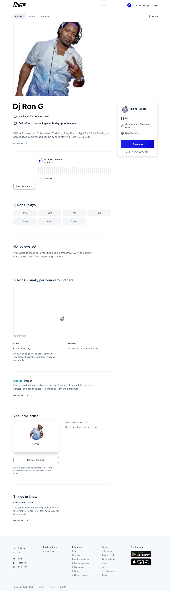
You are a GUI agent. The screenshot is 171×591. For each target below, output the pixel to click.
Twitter (21, 558)
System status (108, 559)
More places (48, 551)
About (104, 563)
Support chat (108, 555)
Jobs (104, 567)
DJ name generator (81, 563)
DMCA (63, 587)
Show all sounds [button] (24, 186)
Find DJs (76, 555)
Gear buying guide (81, 559)
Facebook (22, 562)
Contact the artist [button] (36, 460)
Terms (41, 587)
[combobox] (115, 5)
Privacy (52, 587)
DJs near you (78, 567)
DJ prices (76, 571)
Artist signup (142, 5)
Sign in (105, 575)
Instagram (22, 566)
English (21, 548)
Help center (107, 551)
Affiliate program (80, 575)
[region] (62, 311)
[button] (129, 5)
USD (17, 552)
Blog (74, 551)
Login (155, 5)
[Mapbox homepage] (20, 336)
